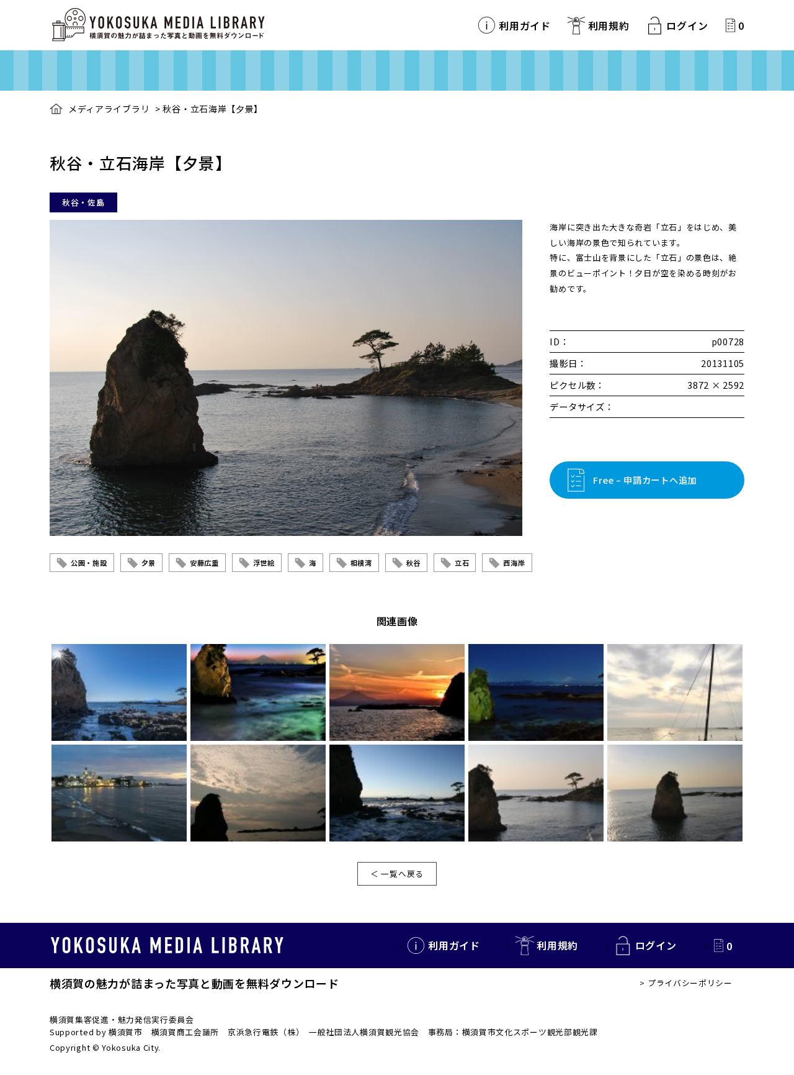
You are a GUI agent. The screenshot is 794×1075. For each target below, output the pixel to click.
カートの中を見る (730, 25)
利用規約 (609, 25)
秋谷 (413, 563)
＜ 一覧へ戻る (397, 873)
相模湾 (361, 563)
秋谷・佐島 (83, 202)
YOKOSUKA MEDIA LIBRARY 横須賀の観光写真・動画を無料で (158, 25)
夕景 (148, 563)
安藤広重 (204, 563)
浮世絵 (264, 563)
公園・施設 (89, 563)
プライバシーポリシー (690, 983)
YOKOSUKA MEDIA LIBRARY (167, 945)
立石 (462, 563)
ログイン (687, 25)
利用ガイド (525, 25)
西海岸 (514, 563)
